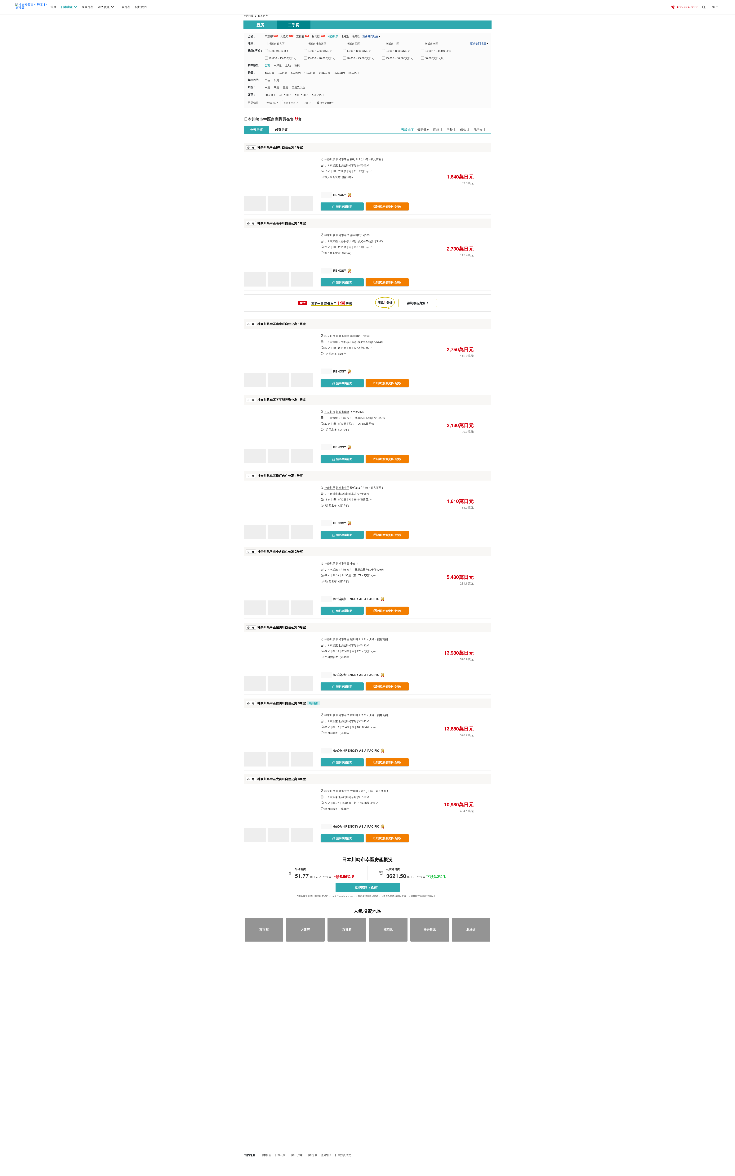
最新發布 (423, 129)
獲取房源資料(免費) (389, 206)
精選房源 (281, 129)
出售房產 (124, 7)
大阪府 (284, 36)
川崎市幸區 (289, 102)
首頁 (53, 7)
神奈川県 (332, 36)
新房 (260, 24)
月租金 (478, 129)
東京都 (269, 36)
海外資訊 (103, 7)
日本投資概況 (343, 1155)
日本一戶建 (296, 1155)
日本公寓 (280, 1155)
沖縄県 (356, 36)
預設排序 (407, 129)
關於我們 (141, 7)
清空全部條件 (327, 102)
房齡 (450, 129)
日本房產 (67, 7)
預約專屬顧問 (343, 206)
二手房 (294, 24)
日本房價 (311, 1155)
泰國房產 (87, 7)
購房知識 (326, 1155)
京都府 (300, 36)
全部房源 (256, 129)
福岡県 (316, 36)
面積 (436, 129)
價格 (463, 129)
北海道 (345, 36)
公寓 (306, 102)
